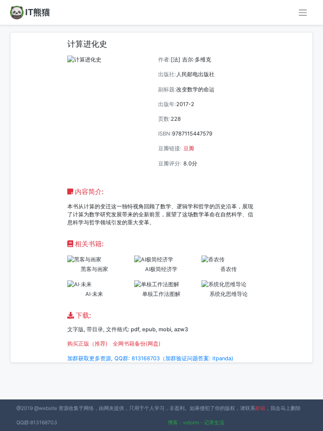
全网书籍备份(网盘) (137, 344)
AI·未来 (94, 294)
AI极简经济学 (161, 269)
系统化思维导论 (228, 294)
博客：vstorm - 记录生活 (196, 422)
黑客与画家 (94, 269)
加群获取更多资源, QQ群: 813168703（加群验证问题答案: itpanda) (150, 358)
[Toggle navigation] (303, 12)
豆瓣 (188, 148)
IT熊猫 (37, 12)
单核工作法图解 (161, 294)
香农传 (228, 269)
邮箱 (260, 408)
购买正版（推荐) (87, 344)
